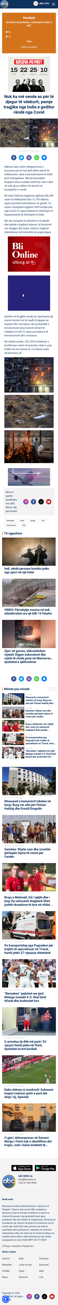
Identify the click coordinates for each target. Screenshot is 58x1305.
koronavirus (11, 525)
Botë (21, 1258)
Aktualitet (10, 520)
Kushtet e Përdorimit (22, 1246)
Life (41, 1277)
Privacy (7, 1246)
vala (24, 525)
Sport (21, 1271)
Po (9, 32)
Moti (41, 1271)
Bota (22, 520)
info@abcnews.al (27, 1179)
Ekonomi (23, 1277)
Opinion (6, 1258)
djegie (32, 520)
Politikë (6, 1271)
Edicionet (44, 1265)
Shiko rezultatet (29, 47)
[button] (6, 1299)
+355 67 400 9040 (27, 1183)
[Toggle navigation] (53, 4)
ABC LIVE (44, 3)
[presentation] (50, 689)
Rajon (5, 1277)
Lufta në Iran (25, 1265)
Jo (9, 36)
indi (43, 520)
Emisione (44, 1258)
